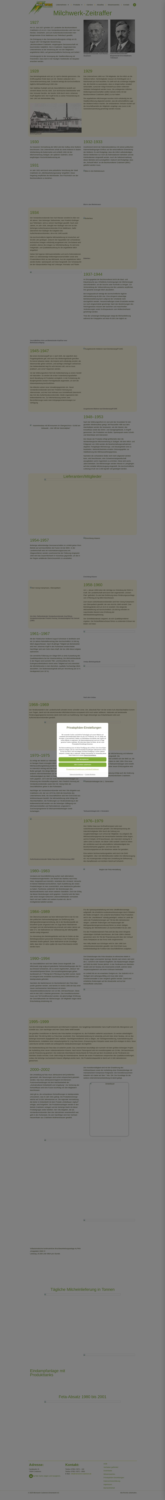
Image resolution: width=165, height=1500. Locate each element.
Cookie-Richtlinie (90, 774)
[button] (82, 765)
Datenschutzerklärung (90, 755)
